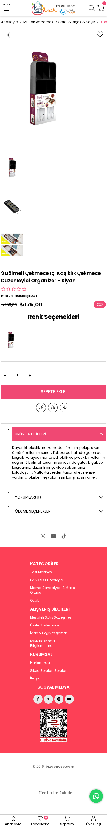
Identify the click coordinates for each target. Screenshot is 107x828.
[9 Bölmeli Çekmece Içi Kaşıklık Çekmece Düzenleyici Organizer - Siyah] (12, 340)
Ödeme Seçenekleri (33, 511)
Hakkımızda (40, 663)
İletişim (36, 678)
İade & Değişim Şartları (49, 633)
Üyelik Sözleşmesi (44, 625)
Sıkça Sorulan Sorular (48, 670)
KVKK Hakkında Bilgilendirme (42, 643)
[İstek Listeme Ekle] (53, 407)
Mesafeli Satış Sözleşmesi (51, 617)
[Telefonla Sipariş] (41, 407)
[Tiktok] (64, 536)
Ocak (34, 600)
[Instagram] (43, 536)
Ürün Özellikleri (30, 434)
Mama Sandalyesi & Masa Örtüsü (52, 590)
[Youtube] (53, 536)
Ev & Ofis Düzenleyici (47, 580)
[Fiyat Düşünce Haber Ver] (64, 407)
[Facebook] (38, 699)
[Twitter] (48, 699)
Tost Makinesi (41, 572)
